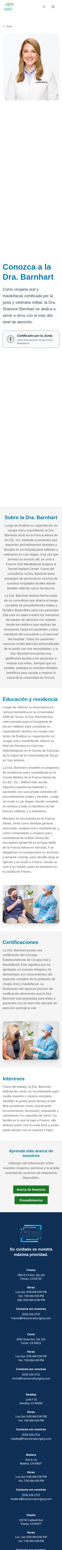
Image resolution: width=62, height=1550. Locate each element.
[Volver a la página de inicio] (9, 7)
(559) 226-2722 (31, 1314)
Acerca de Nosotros (31, 1189)
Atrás (9, 26)
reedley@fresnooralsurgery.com (31, 1439)
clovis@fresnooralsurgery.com (31, 1378)
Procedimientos (31, 1200)
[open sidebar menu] (53, 6)
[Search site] (44, 6)
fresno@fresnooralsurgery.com (31, 1318)
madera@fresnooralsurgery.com (31, 1499)
